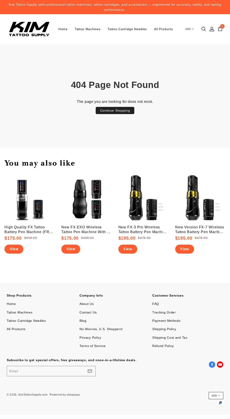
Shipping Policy (164, 329)
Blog (83, 320)
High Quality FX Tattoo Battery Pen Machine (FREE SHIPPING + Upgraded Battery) (29, 229)
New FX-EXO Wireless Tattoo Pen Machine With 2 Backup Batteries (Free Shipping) (85, 229)
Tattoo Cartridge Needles (127, 29)
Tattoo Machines (88, 29)
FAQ (155, 304)
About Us (87, 304)
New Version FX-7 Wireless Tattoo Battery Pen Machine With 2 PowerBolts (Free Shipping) (199, 229)
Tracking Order (164, 312)
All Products (163, 29)
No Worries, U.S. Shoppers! (101, 329)
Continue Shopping (115, 110)
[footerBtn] (89, 371)
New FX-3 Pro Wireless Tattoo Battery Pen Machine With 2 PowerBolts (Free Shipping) (142, 229)
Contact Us (88, 312)
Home (63, 29)
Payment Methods (166, 320)
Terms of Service (93, 346)
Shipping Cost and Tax (170, 337)
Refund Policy (163, 346)
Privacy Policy (90, 337)
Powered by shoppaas (65, 394)
